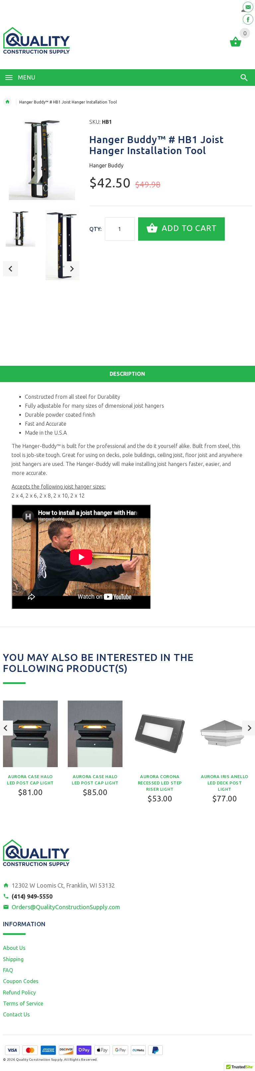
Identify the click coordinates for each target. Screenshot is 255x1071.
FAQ (8, 970)
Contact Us (16, 1014)
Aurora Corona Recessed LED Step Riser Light (160, 782)
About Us (14, 948)
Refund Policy (19, 992)
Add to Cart (188, 228)
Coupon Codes (21, 981)
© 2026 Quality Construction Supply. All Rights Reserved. (50, 1059)
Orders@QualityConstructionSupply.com (66, 907)
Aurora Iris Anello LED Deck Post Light (224, 782)
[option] (20, 228)
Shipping (13, 959)
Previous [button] (10, 268)
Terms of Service (23, 1003)
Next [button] (71, 268)
